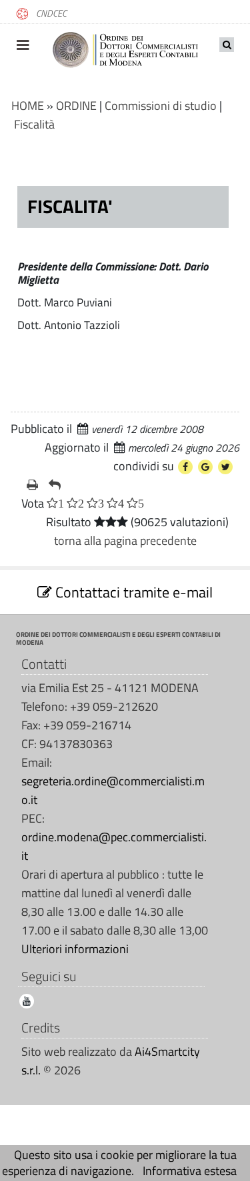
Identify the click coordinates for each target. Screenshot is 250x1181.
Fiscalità (34, 124)
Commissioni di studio (161, 106)
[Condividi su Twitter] (225, 467)
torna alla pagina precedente (125, 541)
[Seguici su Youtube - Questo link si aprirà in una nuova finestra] (26, 1001)
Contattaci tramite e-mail (132, 592)
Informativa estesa (190, 1171)
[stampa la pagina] (32, 485)
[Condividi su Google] (205, 467)
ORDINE (76, 106)
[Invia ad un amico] (54, 485)
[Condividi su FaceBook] (185, 467)
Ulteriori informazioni (75, 949)
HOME (27, 106)
